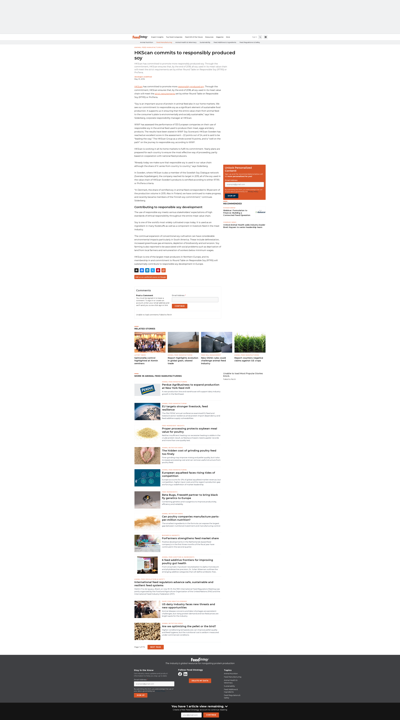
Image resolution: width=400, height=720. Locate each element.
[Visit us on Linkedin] (185, 674)
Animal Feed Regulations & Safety (149, 579)
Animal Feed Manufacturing (148, 47)
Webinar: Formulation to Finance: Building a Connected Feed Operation (236, 212)
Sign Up (232, 196)
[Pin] (158, 270)
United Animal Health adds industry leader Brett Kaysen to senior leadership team (244, 226)
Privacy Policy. (253, 192)
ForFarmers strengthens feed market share (190, 538)
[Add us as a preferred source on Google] (163, 270)
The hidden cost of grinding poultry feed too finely (189, 452)
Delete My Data (200, 681)
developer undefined (143, 77)
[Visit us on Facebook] (180, 674)
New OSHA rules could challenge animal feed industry (213, 361)
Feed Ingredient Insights (173, 425)
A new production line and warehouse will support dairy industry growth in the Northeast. (191, 392)
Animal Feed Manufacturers (174, 382)
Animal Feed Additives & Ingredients (178, 557)
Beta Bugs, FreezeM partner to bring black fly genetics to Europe (190, 496)
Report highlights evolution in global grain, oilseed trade (183, 361)
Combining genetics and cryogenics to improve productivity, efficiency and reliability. (189, 503)
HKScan (138, 86)
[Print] (136, 270)
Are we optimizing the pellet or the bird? (189, 626)
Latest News (140, 355)
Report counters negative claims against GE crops (248, 359)
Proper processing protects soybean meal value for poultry (189, 430)
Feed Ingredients (169, 492)
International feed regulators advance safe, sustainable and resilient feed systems (173, 584)
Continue (211, 715)
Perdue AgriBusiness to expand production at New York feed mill (190, 386)
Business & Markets (170, 535)
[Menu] (266, 37)
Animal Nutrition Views (172, 447)
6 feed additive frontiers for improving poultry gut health (187, 561)
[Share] (142, 270)
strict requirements (165, 93)
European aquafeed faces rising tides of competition (188, 474)
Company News (229, 222)
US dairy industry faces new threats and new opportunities (188, 606)
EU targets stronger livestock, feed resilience (185, 408)
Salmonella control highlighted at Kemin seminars (146, 361)
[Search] (260, 37)
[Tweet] (153, 270)
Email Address (179, 295)
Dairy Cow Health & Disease (174, 601)
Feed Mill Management (211, 355)
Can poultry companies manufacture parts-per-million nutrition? (190, 518)
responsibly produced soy (191, 86)
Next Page (155, 647)
